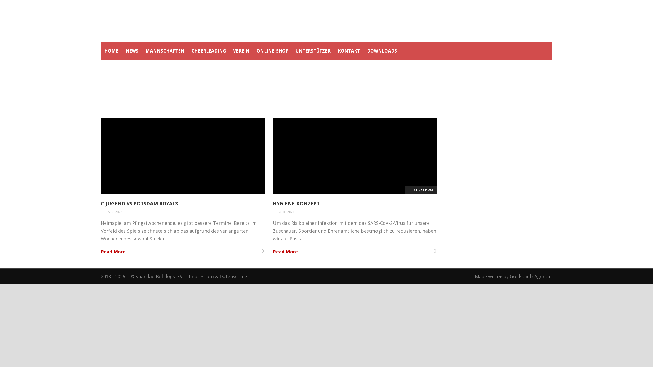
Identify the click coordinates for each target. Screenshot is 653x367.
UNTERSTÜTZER (313, 51)
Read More (113, 251)
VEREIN (241, 51)
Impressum (201, 276)
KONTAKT (349, 51)
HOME (111, 51)
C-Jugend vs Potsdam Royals (139, 203)
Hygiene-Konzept (296, 203)
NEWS (132, 51)
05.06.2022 (114, 211)
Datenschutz (233, 276)
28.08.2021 (286, 211)
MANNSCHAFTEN (165, 51)
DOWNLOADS (382, 51)
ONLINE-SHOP (272, 51)
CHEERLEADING (209, 51)
